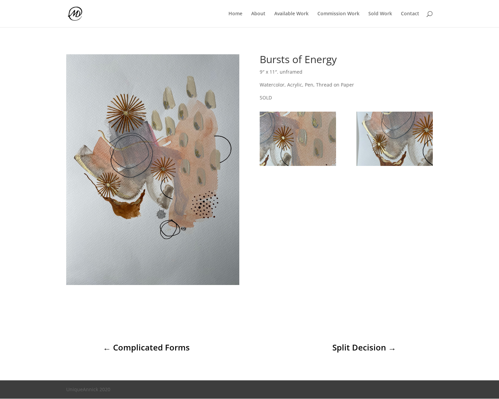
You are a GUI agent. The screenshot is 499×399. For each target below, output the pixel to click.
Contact (410, 14)
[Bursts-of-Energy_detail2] (394, 166)
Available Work (291, 14)
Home (235, 14)
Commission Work (338, 14)
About (258, 14)
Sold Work (380, 14)
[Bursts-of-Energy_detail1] (298, 166)
